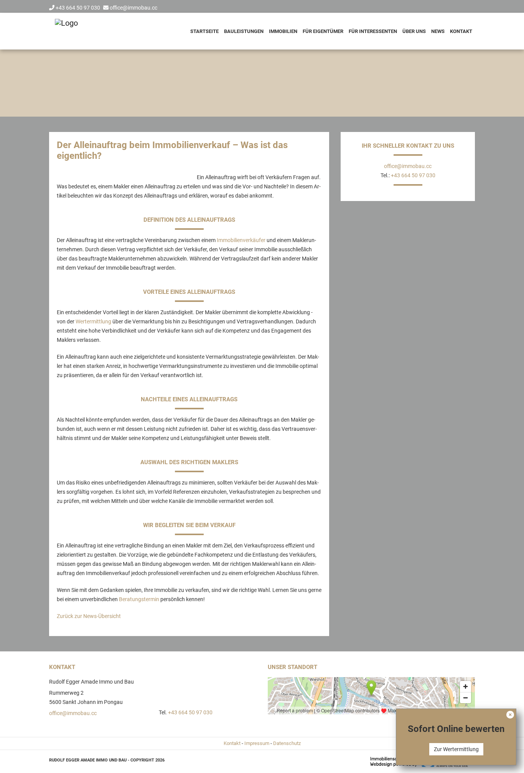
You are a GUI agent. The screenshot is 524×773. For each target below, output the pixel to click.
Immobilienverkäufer (241, 240)
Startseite (204, 31)
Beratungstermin (139, 599)
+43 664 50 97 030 (78, 8)
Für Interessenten (373, 31)
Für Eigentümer (323, 31)
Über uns (414, 31)
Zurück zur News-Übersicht (89, 616)
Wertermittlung (93, 321)
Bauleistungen (244, 31)
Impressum (256, 743)
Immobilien (283, 31)
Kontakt (461, 31)
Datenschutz (287, 743)
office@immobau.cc (133, 8)
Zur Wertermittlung (456, 749)
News (438, 31)
